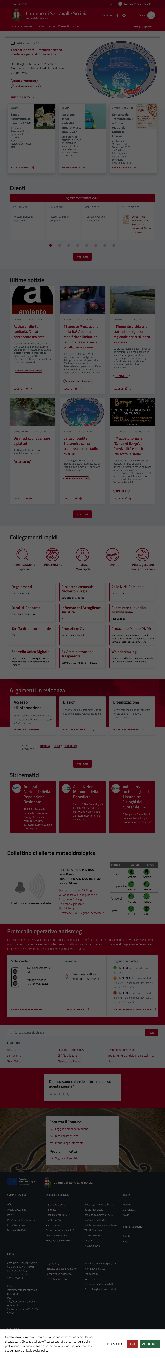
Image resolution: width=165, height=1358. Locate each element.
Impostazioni (115, 1344)
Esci (132, 1344)
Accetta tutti (149, 1344)
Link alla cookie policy (35, 1350)
